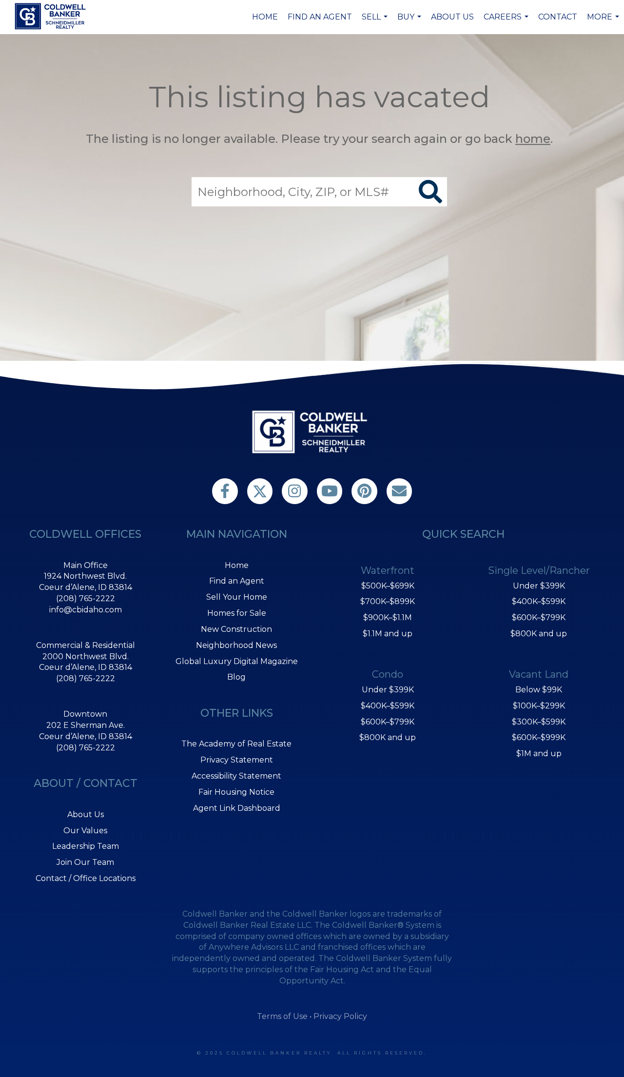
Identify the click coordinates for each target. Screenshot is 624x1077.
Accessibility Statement (236, 776)
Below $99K (538, 689)
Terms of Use (282, 1016)
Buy (410, 22)
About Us (452, 16)
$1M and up (539, 753)
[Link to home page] (51, 16)
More (604, 22)
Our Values (85, 830)
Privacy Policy (340, 1016)
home (532, 139)
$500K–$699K (387, 585)
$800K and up (387, 737)
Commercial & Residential (85, 645)
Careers (507, 22)
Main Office (85, 565)
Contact (557, 16)
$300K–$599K (539, 721)
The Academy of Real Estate (236, 743)
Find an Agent (320, 16)
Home (265, 16)
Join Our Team (85, 862)
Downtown (85, 714)
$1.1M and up (387, 633)
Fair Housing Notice (236, 792)
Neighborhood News (236, 645)
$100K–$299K (539, 705)
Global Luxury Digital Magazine (237, 661)
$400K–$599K (387, 705)
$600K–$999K (539, 737)
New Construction (236, 629)
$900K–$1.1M (387, 617)
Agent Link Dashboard (236, 808)
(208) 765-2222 (85, 598)
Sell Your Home (236, 597)
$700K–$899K (387, 601)
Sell (376, 22)
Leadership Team (85, 846)
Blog (236, 677)
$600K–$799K (387, 721)
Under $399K (388, 689)
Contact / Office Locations (86, 878)
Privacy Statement (236, 759)
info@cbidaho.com (85, 609)
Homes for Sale (236, 613)
